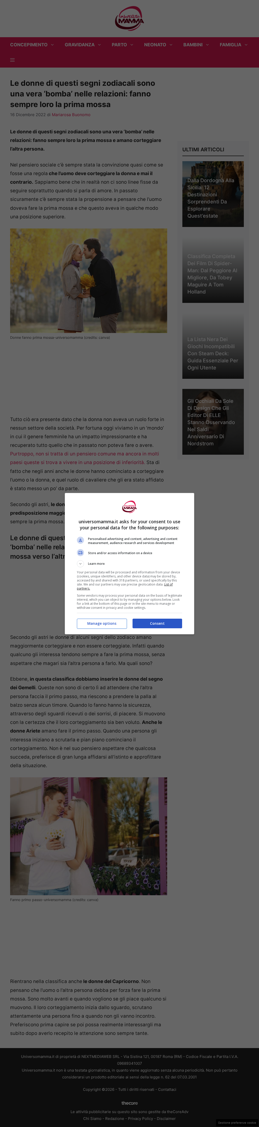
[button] (129, 563)
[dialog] (129, 563)
